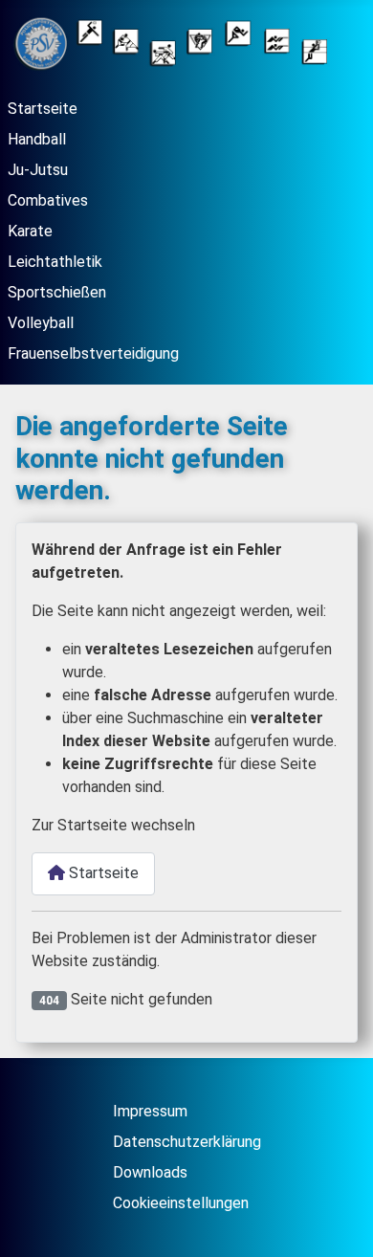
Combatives (48, 200)
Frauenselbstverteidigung (93, 353)
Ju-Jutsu (38, 170)
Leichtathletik (55, 262)
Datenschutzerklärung (187, 1142)
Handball (37, 139)
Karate (30, 231)
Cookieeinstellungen (181, 1203)
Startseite (42, 108)
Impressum (150, 1111)
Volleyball (41, 323)
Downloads (150, 1172)
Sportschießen (57, 292)
